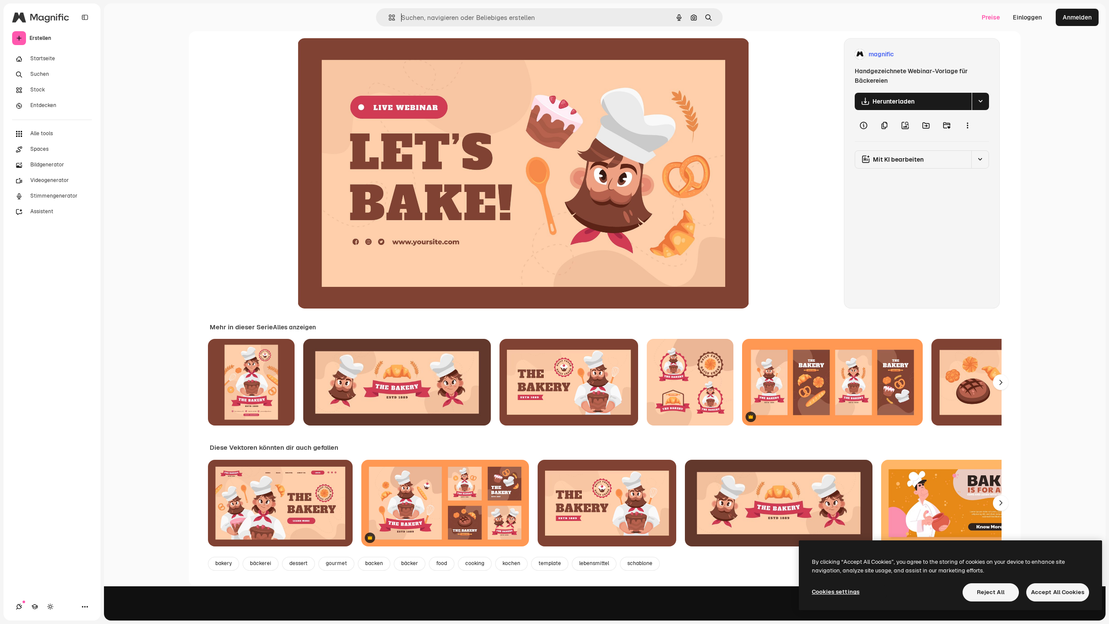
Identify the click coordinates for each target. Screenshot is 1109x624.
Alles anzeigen (294, 327)
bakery (223, 563)
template (549, 563)
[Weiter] (1000, 382)
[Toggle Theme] (50, 607)
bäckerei (260, 563)
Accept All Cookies (1057, 592)
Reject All (991, 592)
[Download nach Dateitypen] (980, 101)
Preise (991, 17)
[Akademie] (35, 607)
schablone (639, 563)
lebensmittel (594, 563)
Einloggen (1027, 17)
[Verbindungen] (19, 607)
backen (374, 563)
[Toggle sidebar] (85, 17)
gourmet (336, 563)
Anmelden (1077, 17)
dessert (298, 563)
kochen (511, 563)
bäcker (409, 563)
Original (353, 54)
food (441, 563)
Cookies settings (835, 591)
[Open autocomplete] (388, 17)
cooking (474, 563)
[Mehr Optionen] (967, 125)
